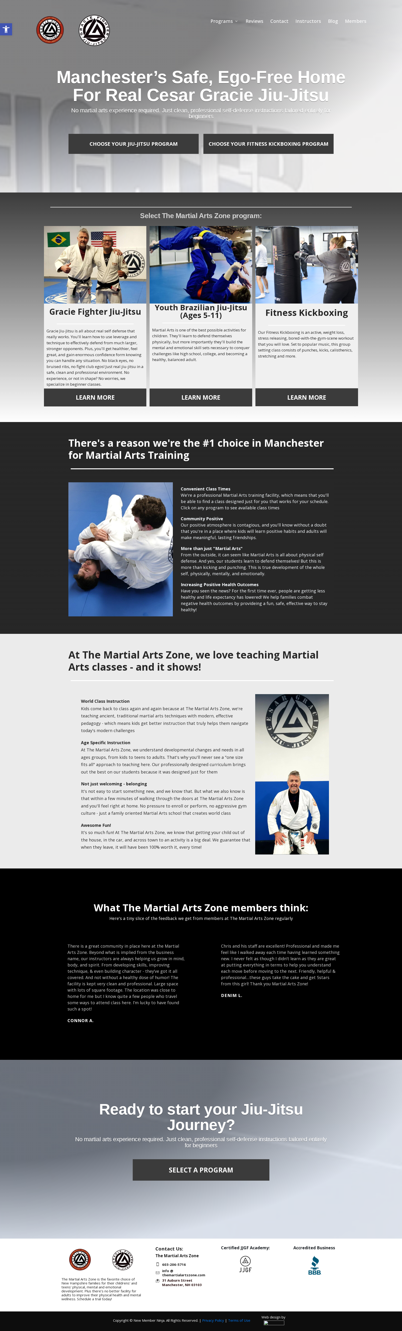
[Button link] (54, 125)
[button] (6, 29)
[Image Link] (245, 1265)
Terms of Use (239, 1320)
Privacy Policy (213, 1320)
